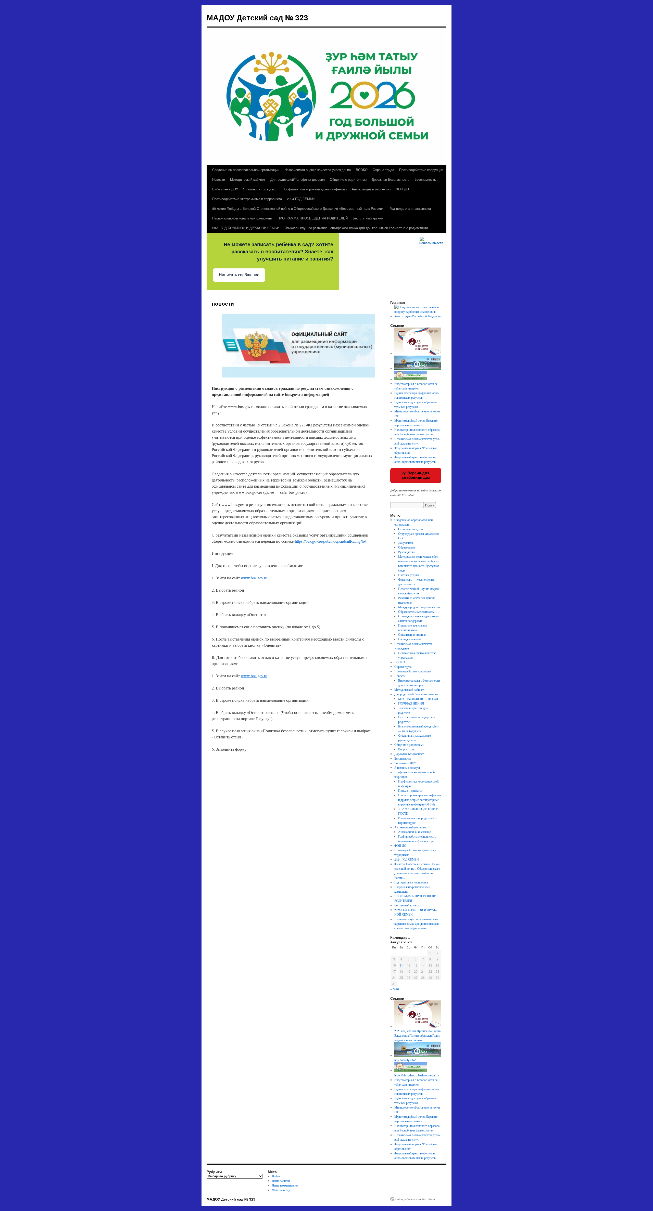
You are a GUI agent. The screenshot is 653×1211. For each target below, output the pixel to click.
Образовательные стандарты (416, 611)
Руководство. (406, 552)
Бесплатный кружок (368, 218)
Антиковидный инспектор (371, 189)
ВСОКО (362, 169)
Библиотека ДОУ (225, 189)
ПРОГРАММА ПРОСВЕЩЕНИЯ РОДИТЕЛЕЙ (313, 218)
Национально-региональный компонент (242, 218)
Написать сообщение (239, 275)
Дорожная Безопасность (390, 179)
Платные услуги (408, 575)
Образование (406, 547)
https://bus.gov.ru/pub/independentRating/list (330, 541)
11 (401, 965)
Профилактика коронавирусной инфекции (314, 189)
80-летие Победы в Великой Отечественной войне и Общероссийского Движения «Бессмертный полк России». (298, 208)
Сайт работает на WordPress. (415, 1199)
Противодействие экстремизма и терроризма (247, 198)
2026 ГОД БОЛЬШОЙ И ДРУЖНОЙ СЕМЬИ (245, 227)
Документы (405, 543)
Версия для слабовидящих (416, 475)
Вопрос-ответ (407, 749)
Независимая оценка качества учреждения (317, 169)
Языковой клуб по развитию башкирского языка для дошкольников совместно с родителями (356, 227)
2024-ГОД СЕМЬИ (301, 198)
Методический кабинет (247, 179)
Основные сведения (410, 529)
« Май (394, 989)
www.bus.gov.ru (254, 577)
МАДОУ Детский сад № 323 (257, 17)
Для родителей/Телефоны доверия (297, 179)
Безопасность (425, 179)
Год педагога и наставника (410, 208)
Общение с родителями (348, 179)
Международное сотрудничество (419, 607)
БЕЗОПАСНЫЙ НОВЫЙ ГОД (418, 699)
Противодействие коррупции (421, 169)
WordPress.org (281, 1190)
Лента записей (281, 1181)
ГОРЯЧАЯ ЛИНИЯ (411, 703)
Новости (218, 179)
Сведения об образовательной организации (245, 169)
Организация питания (412, 634)
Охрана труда (383, 169)
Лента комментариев (285, 1185)
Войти (276, 1176)
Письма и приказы (410, 790)
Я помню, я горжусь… (260, 189)
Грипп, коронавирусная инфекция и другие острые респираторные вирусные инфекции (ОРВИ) (419, 799)
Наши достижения (409, 639)
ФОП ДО (402, 189)
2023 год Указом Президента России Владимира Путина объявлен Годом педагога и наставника (417, 1035)
